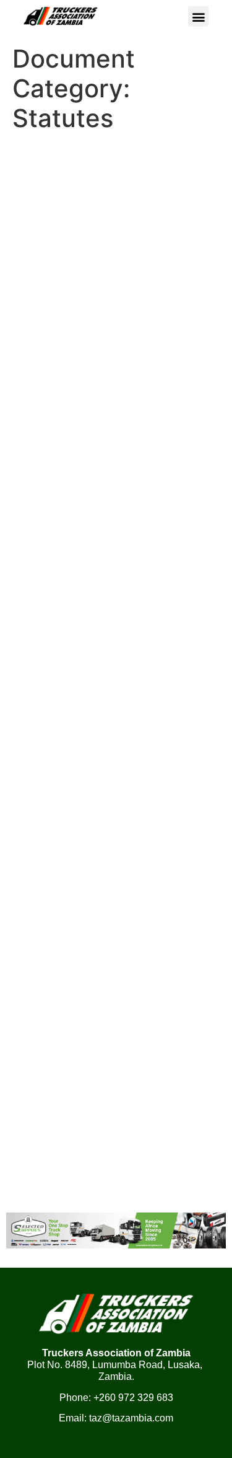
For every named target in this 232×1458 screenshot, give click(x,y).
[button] (198, 16)
